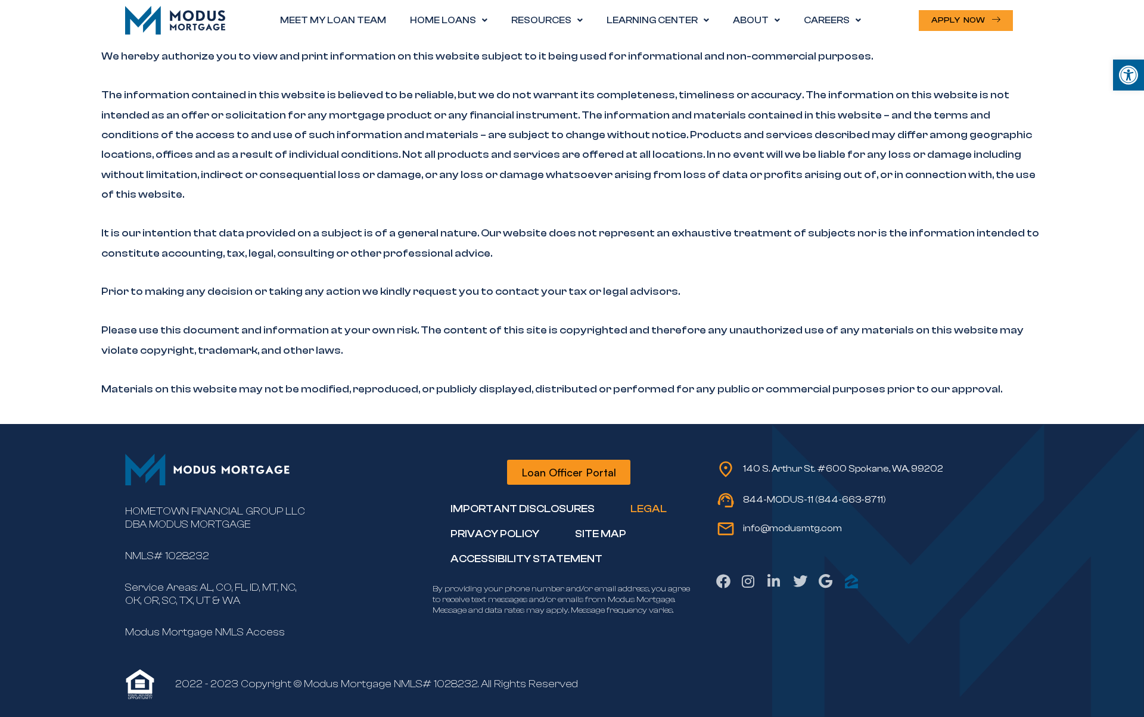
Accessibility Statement (526, 559)
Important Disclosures (522, 509)
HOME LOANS (443, 20)
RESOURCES (541, 20)
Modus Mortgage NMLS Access (205, 632)
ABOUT (751, 20)
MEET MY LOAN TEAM (333, 20)
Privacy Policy (494, 534)
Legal (648, 509)
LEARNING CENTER (652, 20)
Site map (600, 534)
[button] (1128, 75)
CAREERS (827, 20)
